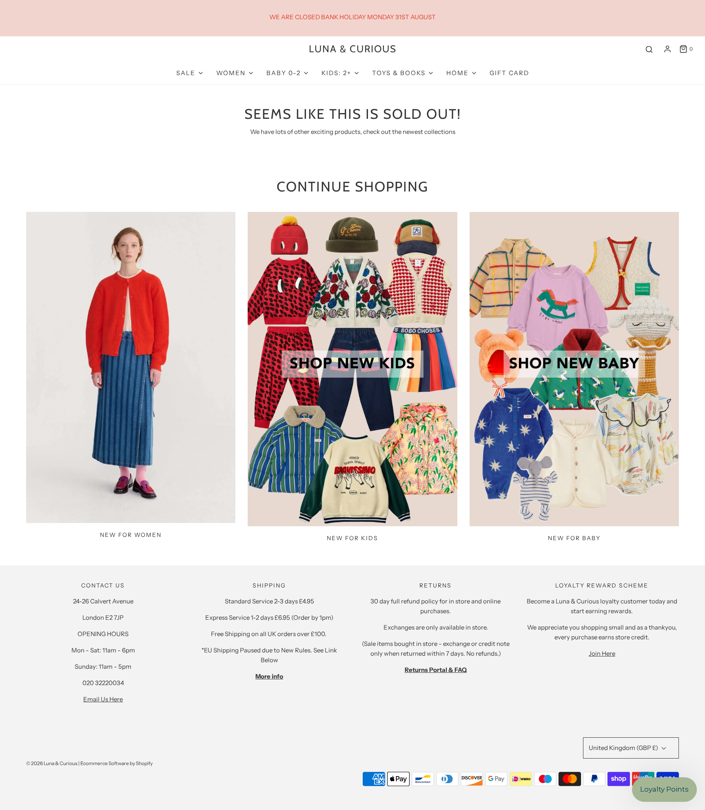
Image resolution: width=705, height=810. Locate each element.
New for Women (131, 535)
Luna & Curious (353, 49)
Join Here (602, 653)
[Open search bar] (649, 49)
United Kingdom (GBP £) (624, 748)
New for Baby (574, 538)
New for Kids (352, 538)
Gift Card (509, 73)
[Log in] (667, 49)
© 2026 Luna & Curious (52, 763)
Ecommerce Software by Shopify (116, 763)
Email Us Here (103, 699)
